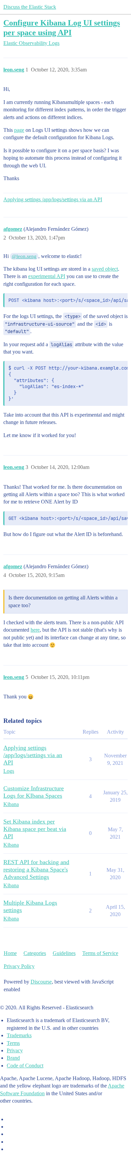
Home (10, 953)
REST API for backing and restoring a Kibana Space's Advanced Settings (36, 869)
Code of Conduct (25, 1065)
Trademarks (19, 1035)
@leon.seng (24, 256)
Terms (13, 1043)
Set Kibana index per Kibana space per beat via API (34, 829)
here (35, 630)
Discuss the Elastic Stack (29, 7)
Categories (35, 953)
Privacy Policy (19, 966)
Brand (13, 1058)
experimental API (46, 276)
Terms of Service (100, 953)
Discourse (41, 982)
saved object (105, 269)
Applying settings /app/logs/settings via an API (52, 199)
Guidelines (64, 953)
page (19, 130)
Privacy (15, 1050)
